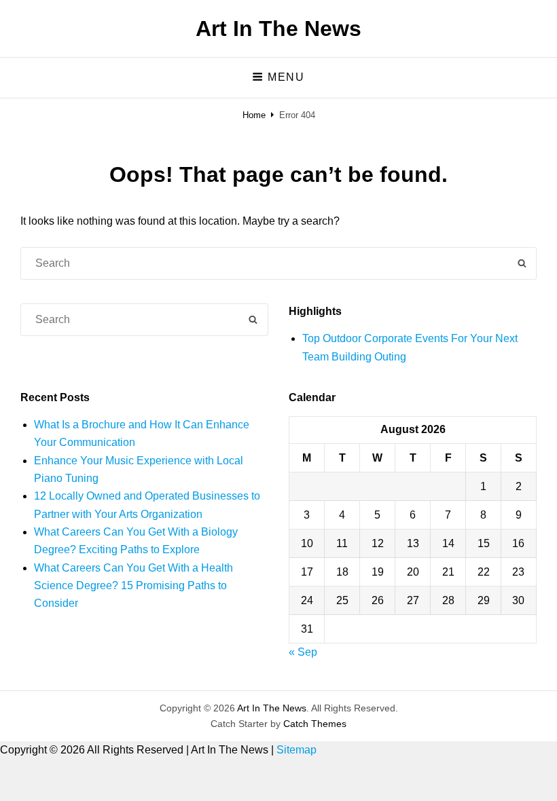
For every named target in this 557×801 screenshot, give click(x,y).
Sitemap (296, 750)
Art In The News (278, 28)
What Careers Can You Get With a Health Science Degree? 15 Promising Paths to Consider (133, 586)
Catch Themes (314, 723)
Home (254, 115)
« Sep (303, 652)
